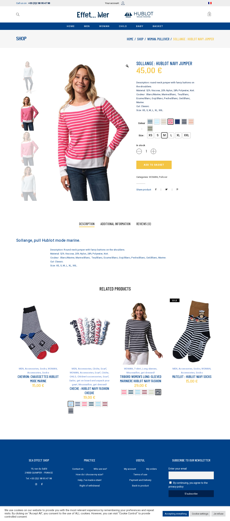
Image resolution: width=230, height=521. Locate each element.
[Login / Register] (123, 3)
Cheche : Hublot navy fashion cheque (89, 390)
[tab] (86, 224)
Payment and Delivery (140, 480)
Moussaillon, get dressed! (93, 384)
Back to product (140, 485)
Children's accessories (89, 376)
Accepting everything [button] (176, 513)
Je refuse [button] (218, 513)
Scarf (103, 368)
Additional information (115, 224)
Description (87, 224)
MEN (21, 368)
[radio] (150, 121)
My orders (151, 469)
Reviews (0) (143, 224)
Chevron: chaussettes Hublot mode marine (38, 378)
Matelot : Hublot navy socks (191, 376)
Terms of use (140, 474)
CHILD (73, 376)
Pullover (163, 39)
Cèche (96, 368)
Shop (140, 39)
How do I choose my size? (89, 474)
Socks (43, 368)
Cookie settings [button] (200, 513)
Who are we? (100, 469)
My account (130, 469)
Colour (141, 123)
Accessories (32, 368)
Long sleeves (149, 368)
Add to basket (154, 164)
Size (141, 135)
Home (130, 39)
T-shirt (137, 368)
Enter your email (178, 469)
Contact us (77, 469)
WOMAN (151, 39)
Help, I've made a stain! (90, 480)
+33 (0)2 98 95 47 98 (41, 478)
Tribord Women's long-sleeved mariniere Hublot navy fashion (140, 378)
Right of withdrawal (90, 485)
